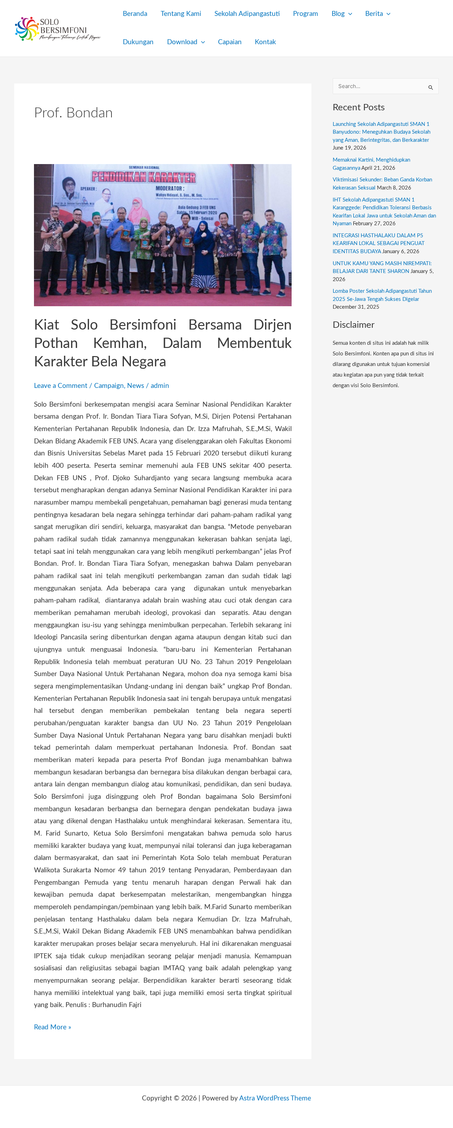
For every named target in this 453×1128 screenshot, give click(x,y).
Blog (338, 14)
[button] (348, 14)
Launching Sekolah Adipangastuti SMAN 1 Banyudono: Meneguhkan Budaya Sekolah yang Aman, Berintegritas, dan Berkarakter (381, 132)
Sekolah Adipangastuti (247, 14)
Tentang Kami (181, 14)
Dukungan (138, 42)
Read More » (52, 1026)
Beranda (135, 14)
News (135, 386)
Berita (374, 14)
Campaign (109, 386)
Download (182, 42)
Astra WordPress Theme (275, 1098)
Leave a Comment (60, 386)
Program (305, 14)
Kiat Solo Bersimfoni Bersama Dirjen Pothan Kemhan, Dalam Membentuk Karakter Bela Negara (163, 343)
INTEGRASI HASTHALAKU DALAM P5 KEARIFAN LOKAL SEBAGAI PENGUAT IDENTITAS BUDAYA (379, 243)
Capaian (230, 42)
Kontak (265, 42)
